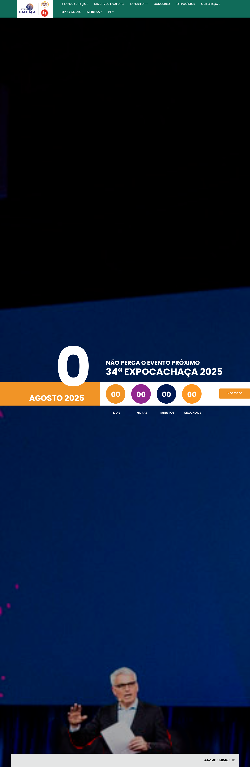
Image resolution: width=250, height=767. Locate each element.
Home (211, 760)
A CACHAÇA (209, 4)
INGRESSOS (235, 393)
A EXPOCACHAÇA (74, 4)
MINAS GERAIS (71, 12)
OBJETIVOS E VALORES (109, 4)
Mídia (223, 760)
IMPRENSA (93, 12)
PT (109, 12)
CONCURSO (162, 4)
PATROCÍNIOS (185, 4)
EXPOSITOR (138, 4)
